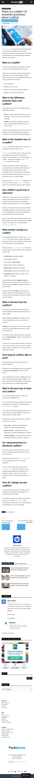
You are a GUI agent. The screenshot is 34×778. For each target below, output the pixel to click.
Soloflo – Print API (6, 730)
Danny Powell (6, 23)
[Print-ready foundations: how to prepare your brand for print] (6, 577)
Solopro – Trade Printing (7, 729)
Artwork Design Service (7, 732)
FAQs (3, 714)
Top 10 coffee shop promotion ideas (7, 521)
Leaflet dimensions (17, 180)
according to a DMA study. (9, 225)
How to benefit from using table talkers (25, 521)
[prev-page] (3, 591)
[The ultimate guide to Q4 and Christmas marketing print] (6, 570)
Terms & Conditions (6, 722)
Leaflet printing (6, 49)
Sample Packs (5, 735)
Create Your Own (6, 737)
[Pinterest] (18, 769)
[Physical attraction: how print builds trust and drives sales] (6, 585)
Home (3, 6)
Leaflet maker (19, 500)
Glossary (4, 719)
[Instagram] (12, 769)
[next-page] (5, 591)
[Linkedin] (15, 769)
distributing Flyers (7, 469)
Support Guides (5, 716)
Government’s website (24, 458)
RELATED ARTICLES (8, 563)
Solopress (12, 622)
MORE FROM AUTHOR (20, 563)
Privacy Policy (5, 720)
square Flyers (21, 182)
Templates (4, 717)
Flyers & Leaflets (10, 512)
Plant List (4, 706)
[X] (21, 769)
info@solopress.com (20, 762)
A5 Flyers (4, 146)
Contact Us (4, 707)
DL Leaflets (5, 153)
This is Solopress (6, 702)
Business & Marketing (11, 6)
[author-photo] (17, 543)
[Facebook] (8, 769)
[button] (2, 2)
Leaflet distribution (7, 406)
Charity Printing (5, 734)
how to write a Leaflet (18, 248)
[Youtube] (25, 769)
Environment (5, 704)
